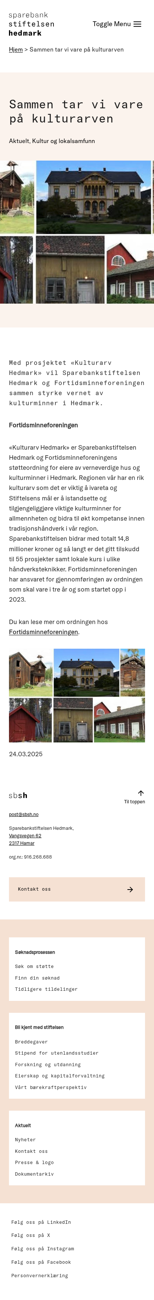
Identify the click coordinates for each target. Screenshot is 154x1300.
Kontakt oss (31, 1151)
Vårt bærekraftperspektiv (51, 1087)
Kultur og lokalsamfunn (63, 141)
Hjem (16, 49)
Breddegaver (31, 1042)
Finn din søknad (37, 978)
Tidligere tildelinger (46, 989)
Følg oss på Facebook (41, 1262)
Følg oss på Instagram (42, 1248)
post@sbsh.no (23, 814)
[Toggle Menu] (117, 24)
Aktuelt (19, 141)
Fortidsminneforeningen (43, 632)
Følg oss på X (30, 1235)
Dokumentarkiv (34, 1174)
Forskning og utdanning (48, 1064)
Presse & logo (34, 1162)
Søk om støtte (34, 966)
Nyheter (25, 1139)
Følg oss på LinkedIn (41, 1222)
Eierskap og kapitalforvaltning (60, 1076)
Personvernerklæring (39, 1275)
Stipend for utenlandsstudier (57, 1053)
